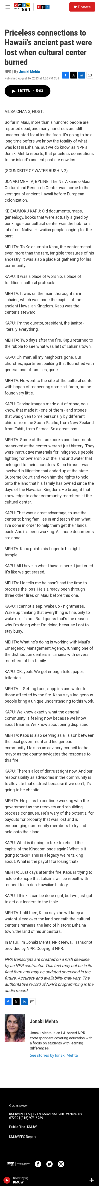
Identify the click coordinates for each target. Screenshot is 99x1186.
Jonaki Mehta (29, 71)
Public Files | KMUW (23, 1127)
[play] (7, 1180)
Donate (84, 7)
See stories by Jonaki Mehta (54, 1055)
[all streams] (93, 1180)
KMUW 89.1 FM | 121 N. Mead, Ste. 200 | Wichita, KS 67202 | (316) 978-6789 (45, 1116)
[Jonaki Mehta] (15, 1028)
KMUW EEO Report (22, 1137)
